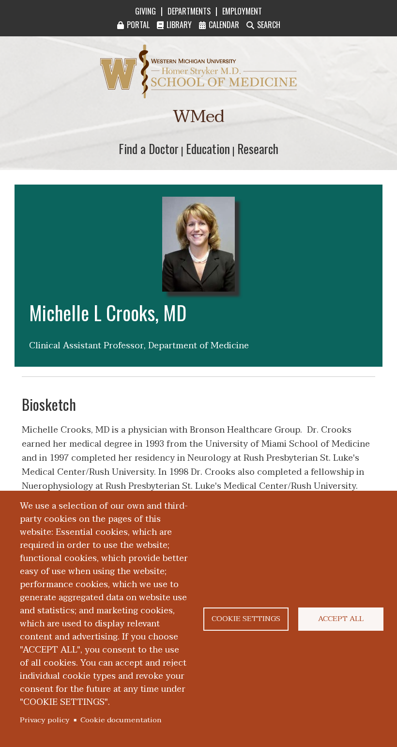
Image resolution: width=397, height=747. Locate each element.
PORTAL (138, 25)
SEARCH (268, 25)
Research (257, 148)
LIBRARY (179, 25)
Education (208, 148)
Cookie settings (246, 618)
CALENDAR (224, 25)
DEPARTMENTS (189, 11)
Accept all (341, 618)
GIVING (145, 11)
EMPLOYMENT (242, 11)
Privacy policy (45, 720)
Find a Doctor (149, 148)
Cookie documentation (121, 720)
